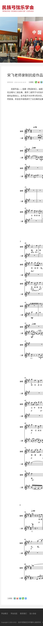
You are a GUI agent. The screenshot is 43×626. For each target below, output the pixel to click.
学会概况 (4, 613)
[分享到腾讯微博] (20, 598)
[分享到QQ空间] (41, 82)
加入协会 (33, 613)
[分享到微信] (36, 82)
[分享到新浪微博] (39, 82)
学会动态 (14, 613)
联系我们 (23, 613)
